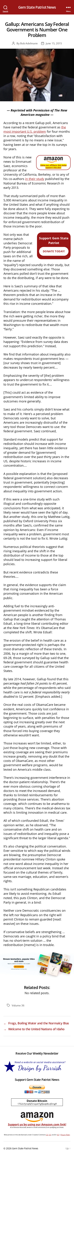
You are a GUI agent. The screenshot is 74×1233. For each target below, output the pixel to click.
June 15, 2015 (54, 43)
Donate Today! (54, 251)
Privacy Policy (65, 1135)
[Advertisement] (37, 1194)
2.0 (47, 1135)
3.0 (50, 1135)
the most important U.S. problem (34, 129)
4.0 (58, 1135)
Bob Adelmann (29, 43)
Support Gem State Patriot (53, 244)
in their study (34, 179)
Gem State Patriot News (37, 7)
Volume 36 (18, 1005)
